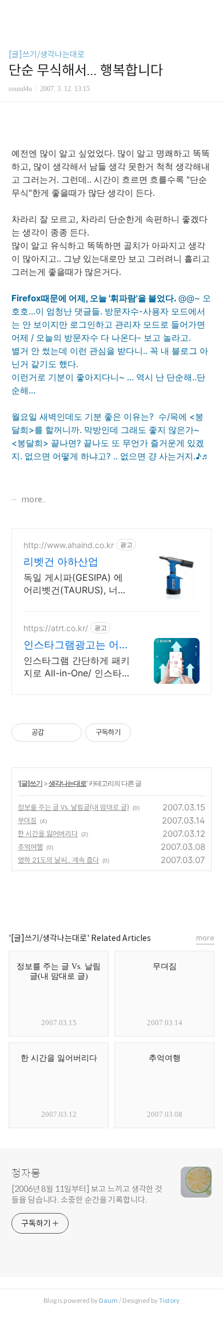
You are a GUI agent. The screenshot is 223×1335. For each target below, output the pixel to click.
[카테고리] (14, 13)
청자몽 (26, 1173)
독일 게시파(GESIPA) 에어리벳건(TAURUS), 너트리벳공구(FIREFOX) (75, 584)
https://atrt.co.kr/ (55, 628)
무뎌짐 (27, 820)
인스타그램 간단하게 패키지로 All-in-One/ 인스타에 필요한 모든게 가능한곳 (77, 667)
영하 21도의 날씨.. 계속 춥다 (58, 860)
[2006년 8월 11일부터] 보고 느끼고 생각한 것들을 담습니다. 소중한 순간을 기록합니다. (86, 1194)
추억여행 (30, 846)
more (205, 938)
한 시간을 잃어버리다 (48, 833)
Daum (108, 1301)
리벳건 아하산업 (60, 562)
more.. (32, 499)
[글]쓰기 (30, 783)
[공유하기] (54, 732)
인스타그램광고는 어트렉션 (76, 645)
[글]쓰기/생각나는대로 (47, 54)
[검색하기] (208, 13)
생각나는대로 (67, 783)
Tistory (169, 1301)
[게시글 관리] (69, 732)
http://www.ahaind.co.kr (68, 545)
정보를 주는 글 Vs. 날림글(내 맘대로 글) (73, 807)
